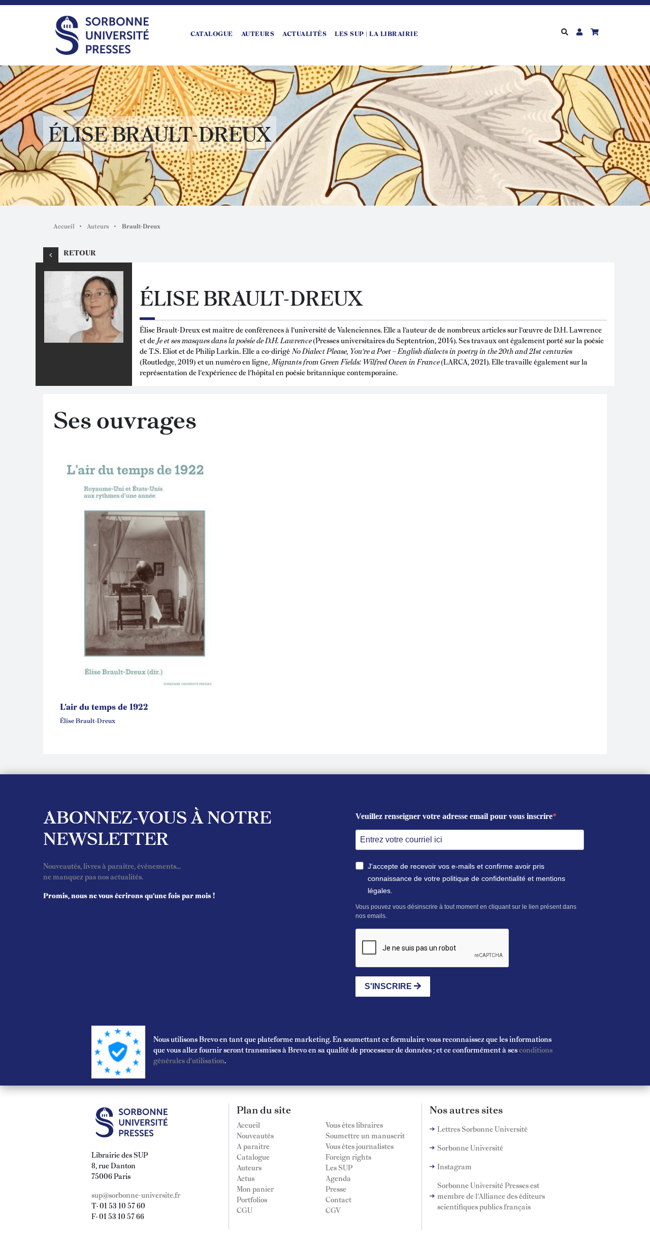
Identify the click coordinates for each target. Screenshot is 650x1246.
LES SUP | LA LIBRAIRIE (376, 33)
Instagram (454, 1166)
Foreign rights (348, 1157)
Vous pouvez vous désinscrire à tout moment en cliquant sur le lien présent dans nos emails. (465, 911)
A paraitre (253, 1146)
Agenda (338, 1178)
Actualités (304, 33)
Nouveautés (255, 1135)
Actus (245, 1178)
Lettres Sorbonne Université (482, 1129)
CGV (333, 1210)
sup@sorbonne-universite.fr (135, 1195)
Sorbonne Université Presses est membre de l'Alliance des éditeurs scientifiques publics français (491, 1195)
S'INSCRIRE (389, 986)
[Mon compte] (579, 31)
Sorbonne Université (470, 1147)
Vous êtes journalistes (360, 1146)
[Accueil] (106, 33)
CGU (244, 1210)
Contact (338, 1199)
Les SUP (339, 1167)
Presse (336, 1189)
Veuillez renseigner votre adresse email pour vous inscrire (453, 816)
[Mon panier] (595, 31)
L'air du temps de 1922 (104, 706)
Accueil (64, 226)
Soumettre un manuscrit (365, 1135)
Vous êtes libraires (354, 1125)
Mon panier (255, 1189)
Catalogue (211, 33)
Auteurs (258, 33)
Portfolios (252, 1199)
